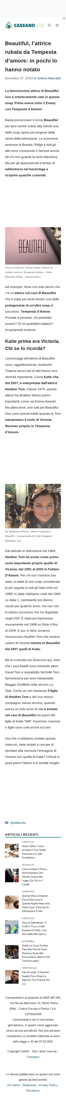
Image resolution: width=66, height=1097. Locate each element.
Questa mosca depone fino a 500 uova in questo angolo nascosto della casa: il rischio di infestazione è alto (36, 903)
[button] (49, 25)
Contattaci (33, 1057)
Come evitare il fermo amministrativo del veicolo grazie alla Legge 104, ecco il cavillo (34, 877)
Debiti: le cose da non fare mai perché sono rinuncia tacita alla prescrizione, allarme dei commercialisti (36, 953)
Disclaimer (33, 1090)
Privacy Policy (48, 1085)
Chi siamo (13, 1085)
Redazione (29, 1085)
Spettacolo (18, 822)
